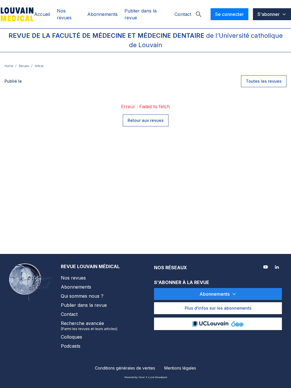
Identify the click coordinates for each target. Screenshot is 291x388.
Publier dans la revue (84, 305)
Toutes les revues (264, 81)
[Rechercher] (198, 14)
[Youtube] (266, 267)
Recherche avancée (89, 325)
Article (39, 66)
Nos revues (73, 278)
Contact (182, 14)
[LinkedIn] (277, 267)
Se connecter (229, 14)
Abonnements (102, 14)
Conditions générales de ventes (125, 368)
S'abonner (268, 14)
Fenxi (141, 377)
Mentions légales (180, 368)
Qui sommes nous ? (82, 296)
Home (9, 66)
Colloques (71, 337)
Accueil (42, 14)
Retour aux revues (146, 120)
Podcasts (70, 346)
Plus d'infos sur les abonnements (218, 308)
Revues (24, 66)
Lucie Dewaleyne (157, 377)
